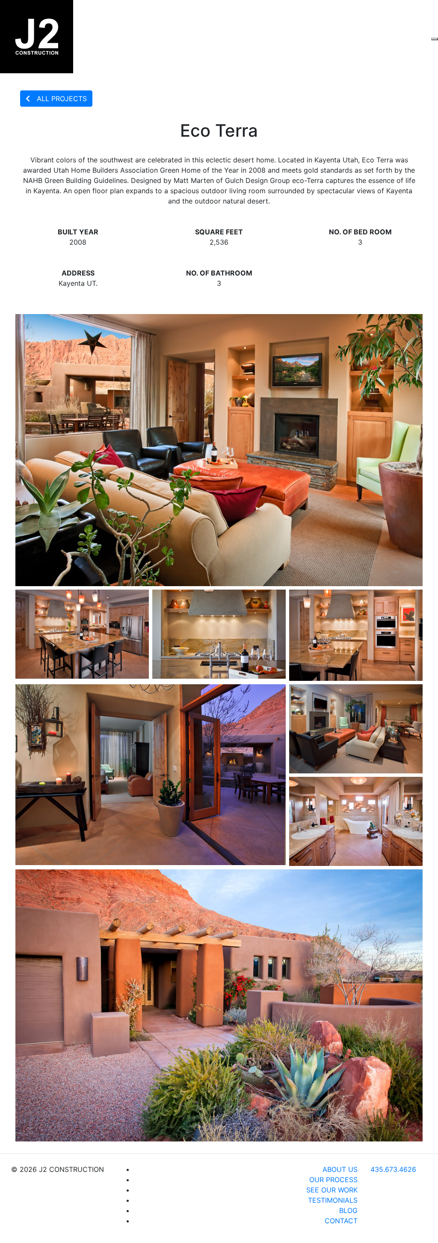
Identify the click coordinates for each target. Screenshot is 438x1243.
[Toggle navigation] (434, 39)
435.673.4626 (393, 1169)
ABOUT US (340, 1169)
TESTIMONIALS (333, 1200)
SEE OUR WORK (332, 1190)
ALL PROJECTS (62, 98)
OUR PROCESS (333, 1179)
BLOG (348, 1210)
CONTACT (341, 1220)
